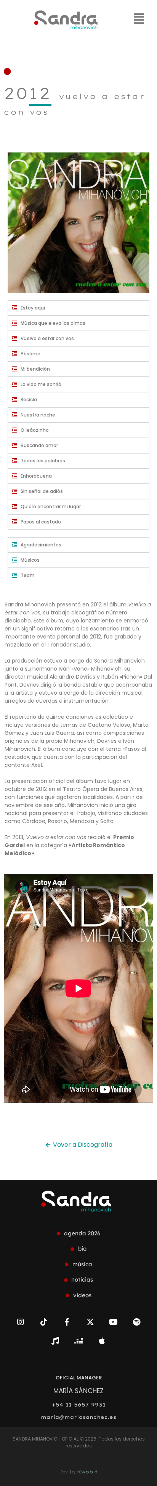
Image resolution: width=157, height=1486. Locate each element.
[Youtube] (113, 1322)
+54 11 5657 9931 (78, 1404)
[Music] (55, 1340)
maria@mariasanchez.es (78, 1417)
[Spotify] (136, 1322)
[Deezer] (78, 1340)
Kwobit (87, 1472)
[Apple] (101, 1340)
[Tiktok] (43, 1322)
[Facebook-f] (67, 1322)
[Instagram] (20, 1322)
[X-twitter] (90, 1322)
